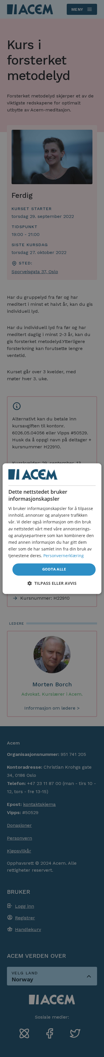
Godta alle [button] (54, 569)
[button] (52, 583)
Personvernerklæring (63, 555)
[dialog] (52, 528)
